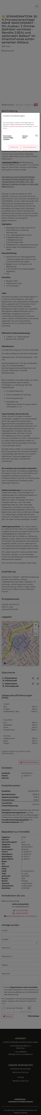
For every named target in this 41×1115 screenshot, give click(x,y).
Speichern (14, 147)
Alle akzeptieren (30, 147)
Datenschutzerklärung (16, 126)
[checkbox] (36, 135)
